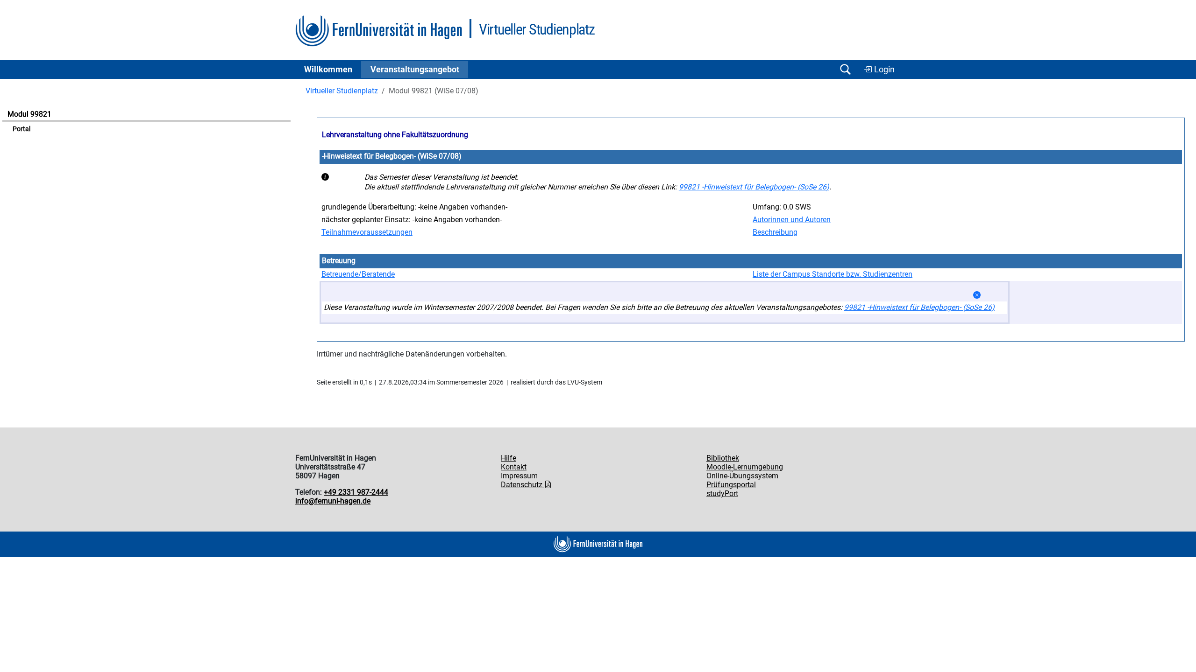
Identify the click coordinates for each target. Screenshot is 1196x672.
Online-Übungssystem (742, 475)
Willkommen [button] (328, 69)
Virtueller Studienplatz (342, 90)
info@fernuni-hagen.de (332, 501)
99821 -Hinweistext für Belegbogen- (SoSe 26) (754, 186)
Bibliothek (722, 458)
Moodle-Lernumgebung (744, 466)
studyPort (722, 493)
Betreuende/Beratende (358, 274)
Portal (21, 129)
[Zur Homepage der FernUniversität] (378, 31)
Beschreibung (775, 232)
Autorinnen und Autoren (792, 219)
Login (883, 69)
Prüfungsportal (731, 484)
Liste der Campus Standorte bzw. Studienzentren (832, 274)
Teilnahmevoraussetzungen (367, 232)
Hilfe (508, 458)
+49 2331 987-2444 (356, 492)
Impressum (519, 475)
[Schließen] (977, 295)
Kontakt (514, 466)
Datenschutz (522, 484)
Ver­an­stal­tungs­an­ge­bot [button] (414, 69)
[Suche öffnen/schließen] (845, 69)
